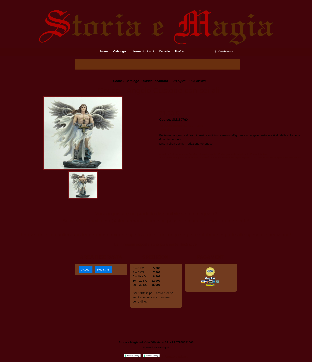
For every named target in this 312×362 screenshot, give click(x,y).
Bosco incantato (155, 81)
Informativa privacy (175, 356)
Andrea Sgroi (162, 347)
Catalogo (132, 81)
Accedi (85, 269)
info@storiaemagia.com (129, 220)
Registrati (103, 269)
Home (117, 81)
